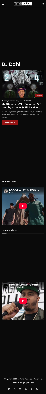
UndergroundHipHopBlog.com (23, 383)
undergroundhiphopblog (11, 101)
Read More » (10, 122)
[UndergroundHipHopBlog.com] (23, 3)
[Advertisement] (23, 33)
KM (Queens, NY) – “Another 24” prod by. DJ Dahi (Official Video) (21, 105)
